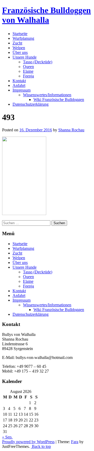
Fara (74, 441)
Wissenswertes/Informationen (47, 95)
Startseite (20, 33)
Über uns (20, 52)
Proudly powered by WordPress (28, 441)
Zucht (17, 43)
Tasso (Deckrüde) (37, 62)
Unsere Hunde (25, 57)
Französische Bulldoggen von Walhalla (46, 15)
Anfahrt (19, 85)
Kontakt (19, 80)
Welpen (19, 48)
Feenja (28, 76)
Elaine (28, 71)
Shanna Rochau (71, 130)
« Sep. (7, 437)
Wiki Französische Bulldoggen (58, 99)
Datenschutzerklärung (31, 104)
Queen (28, 66)
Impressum (22, 90)
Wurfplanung (23, 38)
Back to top (41, 446)
